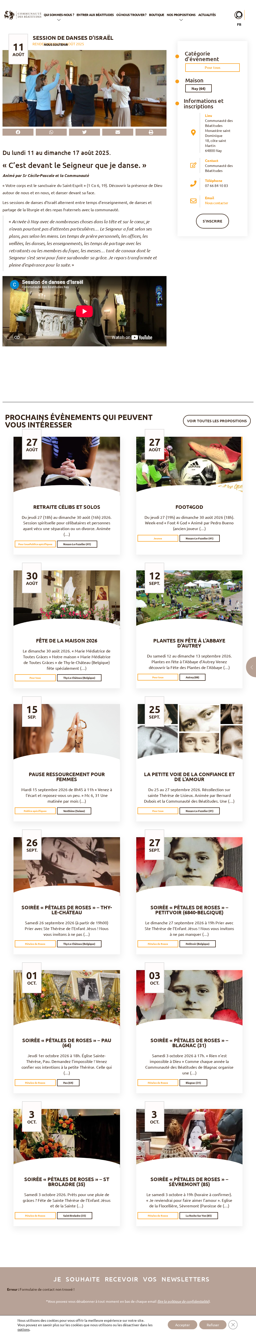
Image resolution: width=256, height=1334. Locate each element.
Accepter (182, 1324)
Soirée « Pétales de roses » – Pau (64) (66, 1042)
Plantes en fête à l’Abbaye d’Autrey (189, 643)
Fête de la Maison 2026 (66, 640)
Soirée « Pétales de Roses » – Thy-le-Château (67, 910)
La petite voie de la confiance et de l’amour (189, 776)
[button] (18, 132)
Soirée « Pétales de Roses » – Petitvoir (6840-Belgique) (189, 910)
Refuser (213, 1324)
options (24, 1329)
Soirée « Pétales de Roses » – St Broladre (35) (66, 1181)
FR (239, 24)
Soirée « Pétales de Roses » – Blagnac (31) (189, 1042)
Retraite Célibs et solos (66, 507)
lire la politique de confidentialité (183, 1301)
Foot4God (189, 507)
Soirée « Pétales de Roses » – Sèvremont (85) (189, 1181)
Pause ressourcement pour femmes (67, 776)
